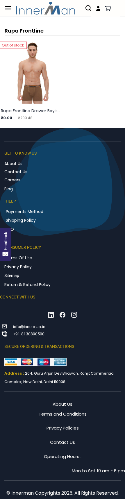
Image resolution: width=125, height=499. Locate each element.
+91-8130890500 (28, 334)
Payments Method (24, 211)
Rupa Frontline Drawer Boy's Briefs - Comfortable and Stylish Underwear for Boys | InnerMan (31, 111)
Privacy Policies (63, 428)
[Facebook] (62, 314)
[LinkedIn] (51, 314)
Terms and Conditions (63, 414)
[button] (108, 8)
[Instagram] (74, 314)
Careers (12, 180)
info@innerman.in (29, 326)
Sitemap (11, 275)
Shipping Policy (21, 220)
